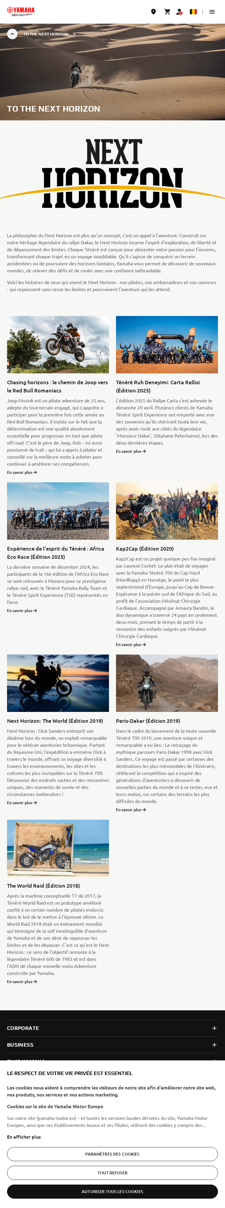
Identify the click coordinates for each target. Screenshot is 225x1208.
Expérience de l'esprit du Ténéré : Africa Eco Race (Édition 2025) (55, 552)
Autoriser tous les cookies (112, 1191)
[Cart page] (167, 11)
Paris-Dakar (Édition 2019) (148, 720)
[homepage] (21, 11)
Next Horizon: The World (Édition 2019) (55, 720)
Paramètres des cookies (112, 1154)
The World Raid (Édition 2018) (43, 885)
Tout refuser (112, 1172)
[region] (112, 1134)
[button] (212, 12)
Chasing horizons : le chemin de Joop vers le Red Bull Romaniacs (57, 386)
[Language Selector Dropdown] (193, 12)
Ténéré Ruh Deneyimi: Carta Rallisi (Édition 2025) (158, 386)
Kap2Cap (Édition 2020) (145, 548)
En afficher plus (24, 1136)
